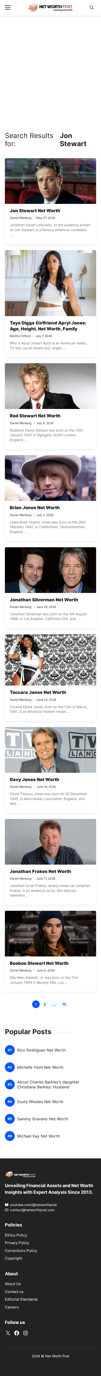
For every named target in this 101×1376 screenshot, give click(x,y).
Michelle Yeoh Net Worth (40, 1067)
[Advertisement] (50, 72)
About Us (13, 1283)
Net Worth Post (57, 1356)
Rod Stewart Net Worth (35, 415)
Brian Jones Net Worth (35, 507)
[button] (92, 7)
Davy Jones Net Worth (34, 779)
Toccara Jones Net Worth (38, 692)
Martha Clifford (20, 336)
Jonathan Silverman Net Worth (44, 599)
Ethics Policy (16, 1235)
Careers (12, 1307)
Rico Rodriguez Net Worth (41, 1050)
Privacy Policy (17, 1242)
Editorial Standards (21, 1299)
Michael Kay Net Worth (38, 1136)
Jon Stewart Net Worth (35, 210)
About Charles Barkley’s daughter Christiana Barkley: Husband (48, 1084)
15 (65, 1005)
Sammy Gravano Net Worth (42, 1119)
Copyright (13, 1258)
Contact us (14, 1291)
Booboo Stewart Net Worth (39, 963)
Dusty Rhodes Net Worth (40, 1101)
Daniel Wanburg (20, 218)
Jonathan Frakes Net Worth (40, 871)
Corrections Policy (21, 1250)
